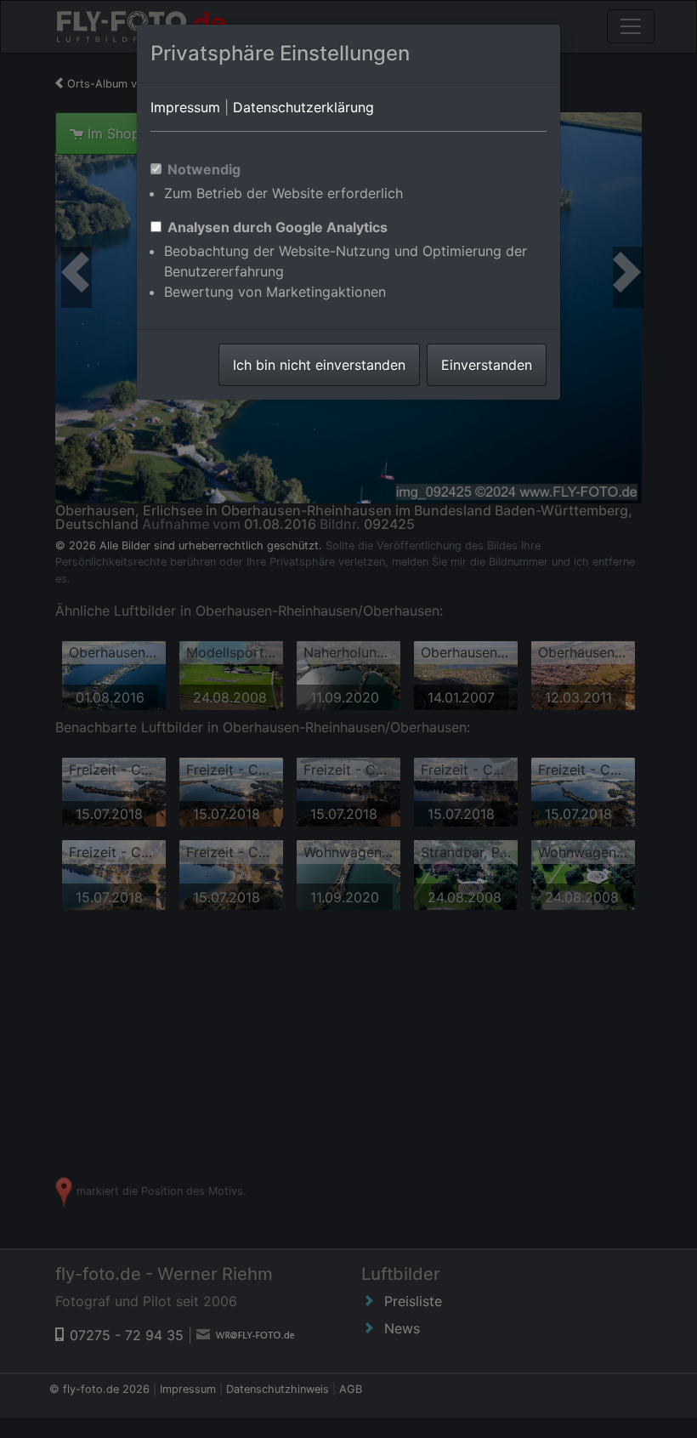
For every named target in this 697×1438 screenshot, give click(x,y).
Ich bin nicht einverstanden (319, 364)
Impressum (185, 107)
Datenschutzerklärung (303, 107)
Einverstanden (486, 364)
